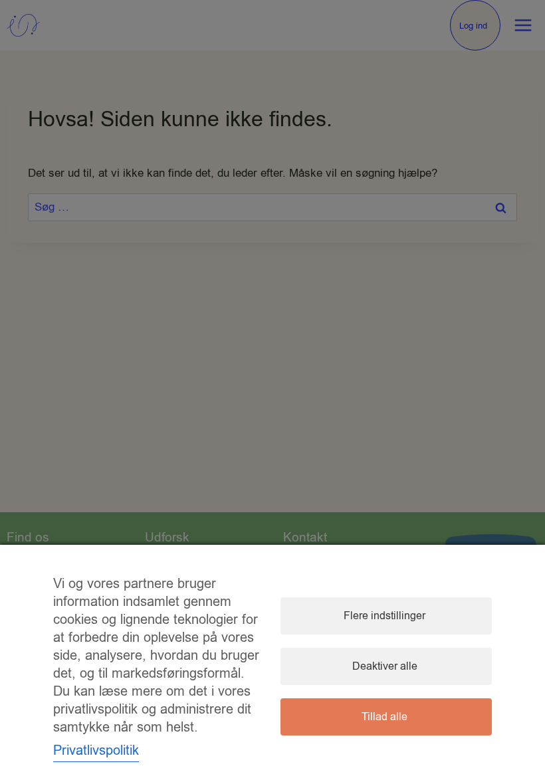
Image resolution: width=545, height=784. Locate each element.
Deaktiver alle (384, 666)
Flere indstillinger (384, 616)
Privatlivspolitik (96, 750)
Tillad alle (384, 717)
